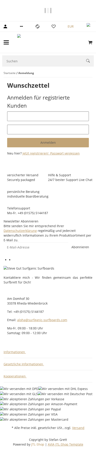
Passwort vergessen (64, 153)
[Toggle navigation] (6, 42)
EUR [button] (71, 26)
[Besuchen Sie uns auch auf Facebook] (11, 260)
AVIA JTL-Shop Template (65, 444)
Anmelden (48, 142)
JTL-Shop (38, 444)
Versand (78, 428)
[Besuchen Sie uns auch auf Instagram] (15, 260)
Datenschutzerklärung (20, 231)
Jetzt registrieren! (36, 153)
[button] (21, 26)
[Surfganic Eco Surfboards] (48, 42)
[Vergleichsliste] (37, 26)
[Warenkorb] (90, 42)
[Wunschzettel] (54, 26)
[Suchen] (90, 61)
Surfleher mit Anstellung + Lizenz (17, 13)
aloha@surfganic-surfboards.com (42, 320)
